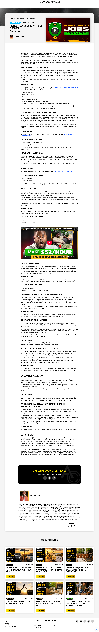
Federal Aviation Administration (66, 88)
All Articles (12, 18)
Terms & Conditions (79, 629)
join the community (24, 6)
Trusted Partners (69, 6)
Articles (44, 6)
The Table (52, 6)
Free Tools (36, 6)
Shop (78, 6)
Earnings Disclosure (89, 629)
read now (11, 576)
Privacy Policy (71, 629)
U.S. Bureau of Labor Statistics (65, 171)
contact (60, 6)
